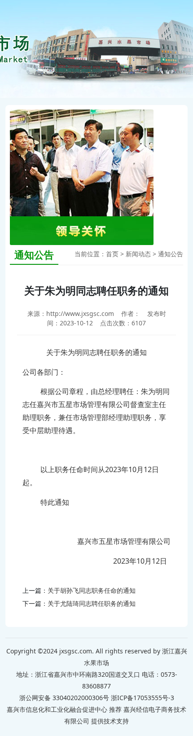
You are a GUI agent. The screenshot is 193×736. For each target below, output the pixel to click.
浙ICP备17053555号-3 (142, 697)
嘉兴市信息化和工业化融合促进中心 (57, 709)
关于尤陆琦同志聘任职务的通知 (92, 603)
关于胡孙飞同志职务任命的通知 (92, 590)
